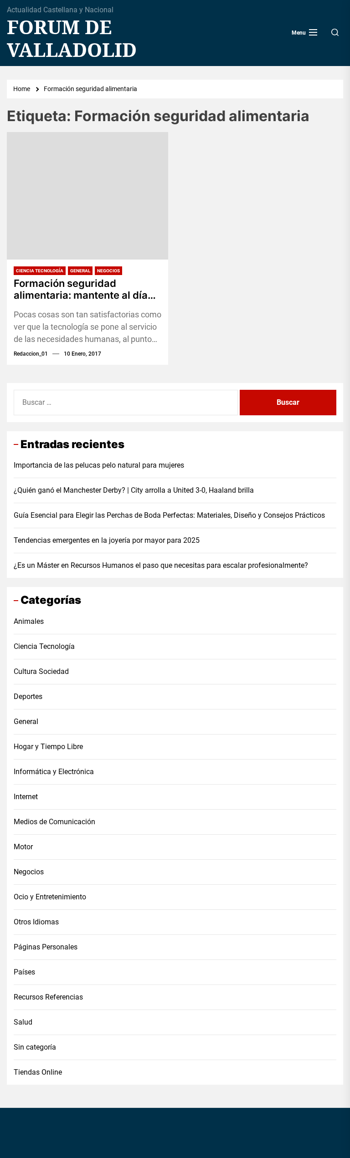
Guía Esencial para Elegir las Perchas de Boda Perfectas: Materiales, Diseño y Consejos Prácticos (169, 515)
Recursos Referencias (48, 997)
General (80, 270)
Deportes (28, 696)
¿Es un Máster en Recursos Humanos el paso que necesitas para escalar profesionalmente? (161, 565)
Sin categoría (35, 1047)
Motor (23, 846)
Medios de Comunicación (54, 821)
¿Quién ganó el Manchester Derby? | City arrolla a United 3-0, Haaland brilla (134, 490)
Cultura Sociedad (41, 671)
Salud (23, 1022)
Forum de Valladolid (72, 38)
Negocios (108, 270)
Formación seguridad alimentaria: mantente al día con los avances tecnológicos (85, 289)
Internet (26, 796)
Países (24, 972)
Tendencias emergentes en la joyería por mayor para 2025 (107, 540)
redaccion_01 (31, 354)
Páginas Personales (45, 947)
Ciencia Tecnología (39, 270)
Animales (29, 621)
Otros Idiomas (36, 922)
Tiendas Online (38, 1072)
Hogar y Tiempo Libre (48, 746)
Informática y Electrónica (54, 771)
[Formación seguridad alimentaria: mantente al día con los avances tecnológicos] (87, 196)
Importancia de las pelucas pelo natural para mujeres (99, 465)
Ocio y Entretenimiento (50, 897)
